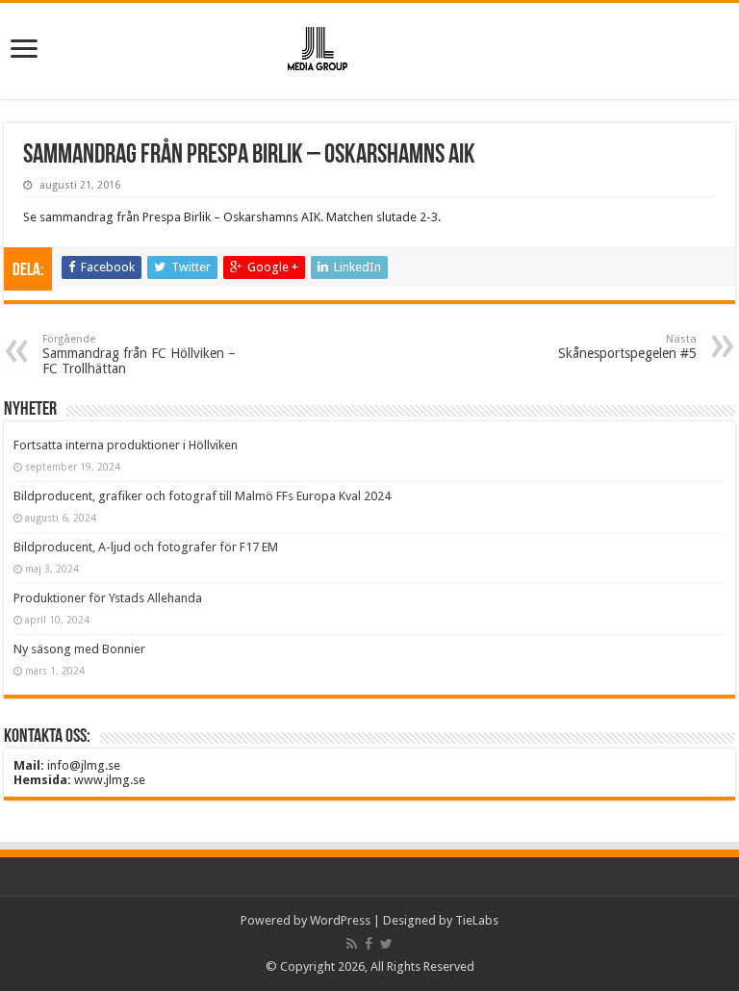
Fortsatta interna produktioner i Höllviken (125, 445)
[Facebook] (368, 943)
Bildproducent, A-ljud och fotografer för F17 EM (145, 547)
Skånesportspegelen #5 (627, 347)
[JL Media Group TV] (369, 47)
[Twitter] (386, 943)
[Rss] (351, 943)
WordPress (340, 920)
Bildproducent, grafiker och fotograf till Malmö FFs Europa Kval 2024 (202, 496)
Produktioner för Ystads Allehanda (107, 598)
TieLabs (476, 920)
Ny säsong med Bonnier (79, 649)
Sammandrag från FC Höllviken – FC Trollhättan (139, 354)
